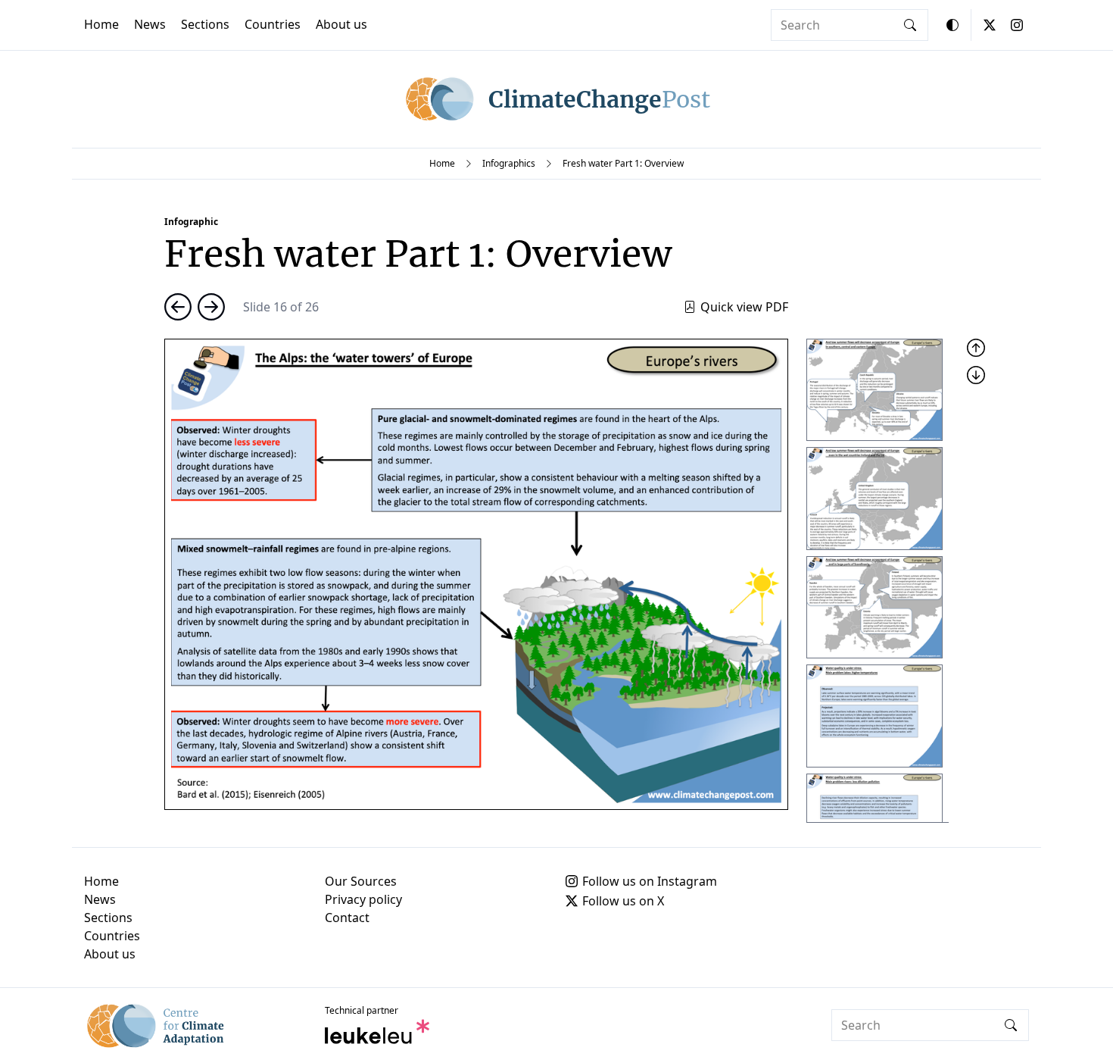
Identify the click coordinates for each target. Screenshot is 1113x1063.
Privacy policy (363, 899)
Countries (273, 24)
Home (101, 24)
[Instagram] (1017, 25)
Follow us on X (623, 901)
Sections (205, 24)
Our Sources (361, 881)
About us (341, 24)
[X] (989, 25)
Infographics (508, 163)
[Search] (910, 25)
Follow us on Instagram (649, 881)
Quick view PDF (744, 307)
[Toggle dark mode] (952, 25)
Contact (347, 917)
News (150, 24)
